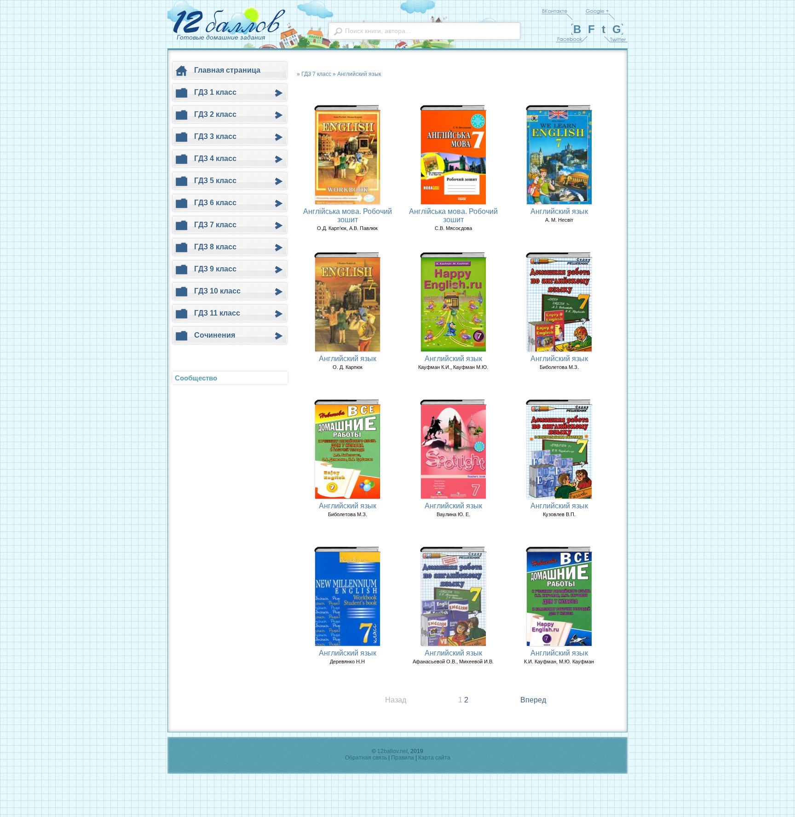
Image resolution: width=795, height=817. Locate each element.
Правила (402, 757)
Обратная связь (366, 757)
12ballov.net (392, 751)
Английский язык (359, 74)
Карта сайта (434, 757)
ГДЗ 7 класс (316, 74)
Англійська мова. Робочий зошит (347, 215)
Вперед (533, 700)
